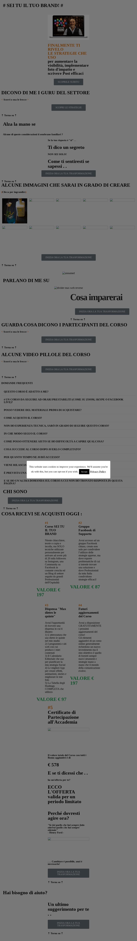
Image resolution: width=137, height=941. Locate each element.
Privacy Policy (98, 471)
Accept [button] (84, 471)
